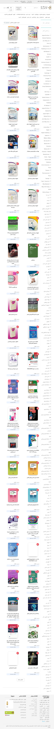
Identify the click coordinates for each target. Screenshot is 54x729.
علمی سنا (47, 570)
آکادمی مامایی (46, 255)
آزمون (14, 14)
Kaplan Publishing (45, 133)
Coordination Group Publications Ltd (46, 86)
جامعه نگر (47, 319)
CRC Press (47, 92)
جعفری (48, 321)
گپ (48, 614)
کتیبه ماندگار (46, 608)
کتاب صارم (47, 595)
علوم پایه (48, 14)
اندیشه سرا (47, 217)
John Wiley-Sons (45, 119)
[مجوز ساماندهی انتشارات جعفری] (7, 704)
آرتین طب (47, 239)
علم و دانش (47, 567)
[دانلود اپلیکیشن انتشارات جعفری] (9, 713)
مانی (48, 628)
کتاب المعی (47, 589)
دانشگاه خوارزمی (46, 396)
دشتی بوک (47, 493)
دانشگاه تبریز (46, 390)
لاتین (20, 17)
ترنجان (47, 310)
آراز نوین (47, 233)
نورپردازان (47, 674)
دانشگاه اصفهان (46, 382)
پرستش (47, 294)
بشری (48, 277)
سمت (48, 529)
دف (48, 495)
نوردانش (47, 677)
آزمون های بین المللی (8, 14)
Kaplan (47, 130)
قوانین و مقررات (34, 704)
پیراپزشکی (37, 14)
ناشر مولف (47, 653)
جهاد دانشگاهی (46, 324)
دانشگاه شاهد (46, 401)
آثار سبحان (47, 231)
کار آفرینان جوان (46, 587)
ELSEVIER (47, 94)
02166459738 (23, 712)
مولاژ (48, 644)
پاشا (48, 288)
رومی (48, 512)
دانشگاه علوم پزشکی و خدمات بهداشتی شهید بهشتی (46, 473)
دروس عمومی (47, 17)
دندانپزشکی (42, 17)
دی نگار (47, 501)
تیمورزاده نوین (46, 316)
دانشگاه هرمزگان (46, 487)
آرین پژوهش (46, 242)
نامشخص (47, 655)
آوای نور (47, 266)
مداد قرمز (47, 630)
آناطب (48, 258)
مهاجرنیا (47, 647)
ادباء (48, 198)
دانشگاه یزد (47, 490)
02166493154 (23, 710)
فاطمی (48, 578)
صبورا (48, 545)
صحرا (48, 548)
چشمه (48, 340)
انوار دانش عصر (46, 219)
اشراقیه (48, 203)
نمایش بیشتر (20, 679)
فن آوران (47, 584)
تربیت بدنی (28, 14)
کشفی (48, 611)
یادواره (48, 691)
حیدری (48, 357)
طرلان (48, 556)
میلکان (48, 650)
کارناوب (49, 727)
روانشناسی (34, 17)
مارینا (48, 625)
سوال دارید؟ (29, 1)
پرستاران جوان (46, 291)
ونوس (48, 683)
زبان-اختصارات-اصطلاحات (21, 14)
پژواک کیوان (47, 299)
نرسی (48, 658)
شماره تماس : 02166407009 (26, 2)
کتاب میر (47, 603)
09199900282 (23, 718)
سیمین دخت (46, 534)
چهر (48, 346)
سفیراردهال (47, 523)
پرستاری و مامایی (42, 14)
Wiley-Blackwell (46, 184)
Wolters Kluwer (46, 192)
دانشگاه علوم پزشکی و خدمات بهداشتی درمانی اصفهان (46, 457)
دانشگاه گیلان (46, 484)
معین (48, 641)
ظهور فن (47, 562)
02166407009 (21, 707)
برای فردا (47, 275)
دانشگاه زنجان (46, 398)
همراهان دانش (46, 688)
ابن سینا (47, 195)
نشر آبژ (48, 661)
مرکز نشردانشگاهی (45, 636)
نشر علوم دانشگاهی (45, 666)
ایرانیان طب (46, 225)
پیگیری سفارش (22, 1)
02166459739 (23, 715)
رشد (48, 506)
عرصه (48, 564)
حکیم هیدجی (46, 354)
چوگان (48, 343)
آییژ (48, 269)
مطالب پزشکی (34, 713)
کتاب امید (47, 592)
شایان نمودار (46, 540)
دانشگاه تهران (46, 393)
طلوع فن (47, 559)
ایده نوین (47, 222)
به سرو (48, 280)
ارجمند (48, 200)
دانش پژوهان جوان (45, 374)
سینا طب (47, 537)
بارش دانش (47, 272)
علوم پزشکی (24, 17)
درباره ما (35, 712)
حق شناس (47, 351)
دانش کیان (47, 376)
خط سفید (47, 368)
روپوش (48, 509)
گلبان (48, 622)
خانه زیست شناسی (45, 360)
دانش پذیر (47, 371)
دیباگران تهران (46, 504)
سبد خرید (16, 1)
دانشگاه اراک (46, 379)
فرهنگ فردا (47, 581)
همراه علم (47, 686)
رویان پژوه (47, 515)
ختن (48, 363)
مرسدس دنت (46, 633)
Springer (47, 178)
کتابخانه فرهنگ (46, 606)
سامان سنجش (46, 517)
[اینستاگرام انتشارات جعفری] (8, 715)
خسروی (47, 365)
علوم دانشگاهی (46, 573)
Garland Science (45, 97)
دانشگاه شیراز (46, 420)
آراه (48, 236)
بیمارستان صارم (46, 283)
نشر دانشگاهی (46, 664)
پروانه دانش (46, 297)
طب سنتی (29, 17)
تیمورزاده (47, 313)
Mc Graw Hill (46, 141)
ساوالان (47, 520)
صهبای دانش (46, 551)
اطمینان (47, 206)
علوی (48, 575)
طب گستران (46, 553)
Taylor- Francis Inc (45, 181)
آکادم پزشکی (46, 247)
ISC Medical (46, 105)
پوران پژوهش (46, 302)
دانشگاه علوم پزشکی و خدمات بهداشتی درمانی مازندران (46, 465)
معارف (48, 639)
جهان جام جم (46, 338)
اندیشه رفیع (47, 214)
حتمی (48, 349)
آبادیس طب (46, 228)
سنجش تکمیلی (46, 531)
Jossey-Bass (46, 127)
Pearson (47, 170)
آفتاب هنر (47, 244)
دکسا (48, 498)
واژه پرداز (47, 680)
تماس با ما (35, 699)
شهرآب (48, 542)
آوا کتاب (47, 261)
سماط (48, 526)
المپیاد (33, 14)
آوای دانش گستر (46, 264)
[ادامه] (43, 721)
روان (38, 17)
